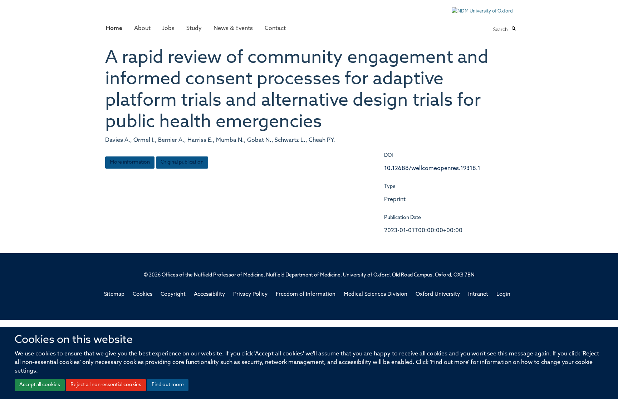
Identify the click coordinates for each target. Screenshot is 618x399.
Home (114, 28)
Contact (275, 28)
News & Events (233, 28)
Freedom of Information (305, 294)
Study (194, 28)
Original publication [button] (182, 162)
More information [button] (130, 162)
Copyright (173, 294)
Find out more (168, 385)
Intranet (478, 294)
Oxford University (438, 294)
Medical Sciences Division (375, 294)
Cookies (142, 294)
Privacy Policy (250, 294)
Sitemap (114, 294)
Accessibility (209, 294)
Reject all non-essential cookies (105, 385)
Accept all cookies (39, 385)
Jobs (168, 28)
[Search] (514, 29)
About (142, 28)
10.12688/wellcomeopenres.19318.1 (432, 168)
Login (503, 294)
